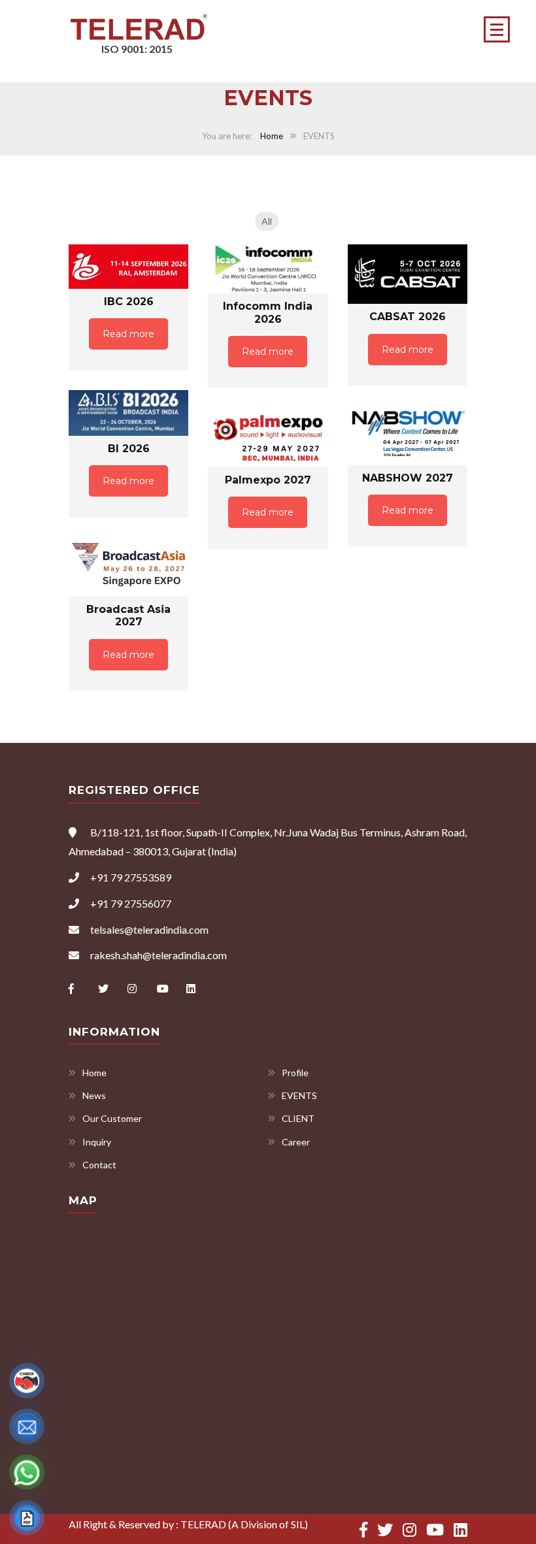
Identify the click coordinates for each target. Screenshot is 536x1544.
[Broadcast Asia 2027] (128, 567)
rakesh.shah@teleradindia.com (158, 955)
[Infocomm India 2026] (267, 269)
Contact (99, 1164)
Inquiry (96, 1141)
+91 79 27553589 (130, 877)
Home (271, 136)
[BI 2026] (128, 413)
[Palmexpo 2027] (267, 437)
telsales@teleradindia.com (149, 929)
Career (296, 1141)
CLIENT (298, 1118)
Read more (128, 334)
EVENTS (299, 1095)
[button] (497, 29)
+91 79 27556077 (130, 903)
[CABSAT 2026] (407, 274)
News (94, 1095)
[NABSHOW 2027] (407, 435)
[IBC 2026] (128, 266)
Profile (295, 1072)
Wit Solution (315, 1523)
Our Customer (112, 1118)
